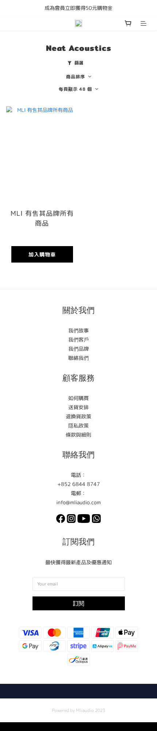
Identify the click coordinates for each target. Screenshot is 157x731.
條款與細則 (78, 434)
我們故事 (78, 330)
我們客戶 (78, 339)
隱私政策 (78, 425)
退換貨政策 (78, 416)
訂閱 (78, 603)
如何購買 (78, 398)
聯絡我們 (78, 357)
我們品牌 (78, 348)
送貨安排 (78, 407)
